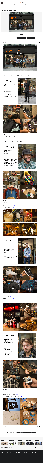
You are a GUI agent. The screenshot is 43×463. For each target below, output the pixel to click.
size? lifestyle (20, 440)
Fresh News (7, 8)
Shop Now (19, 136)
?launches (16, 4)
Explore (11, 4)
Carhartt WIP (28, 459)
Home (2, 8)
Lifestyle (21, 4)
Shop (32, 4)
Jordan (27, 460)
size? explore (11, 440)
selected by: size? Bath (15, 8)
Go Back (31, 432)
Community (27, 4)
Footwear (2, 440)
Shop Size (21, 432)
